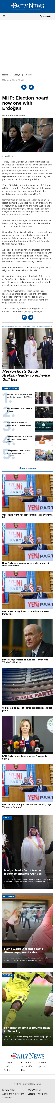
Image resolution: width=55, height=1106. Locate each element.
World (7, 1066)
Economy (26, 1063)
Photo (24, 1070)
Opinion (42, 1063)
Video (7, 1070)
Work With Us (34, 1090)
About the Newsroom (13, 1094)
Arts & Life (26, 1066)
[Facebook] (24, 87)
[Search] (41, 16)
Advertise (7, 1098)
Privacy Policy (8, 1090)
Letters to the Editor (38, 1094)
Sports (41, 1066)
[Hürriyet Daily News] (27, 6)
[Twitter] (31, 87)
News (5, 75)
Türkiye (16, 75)
